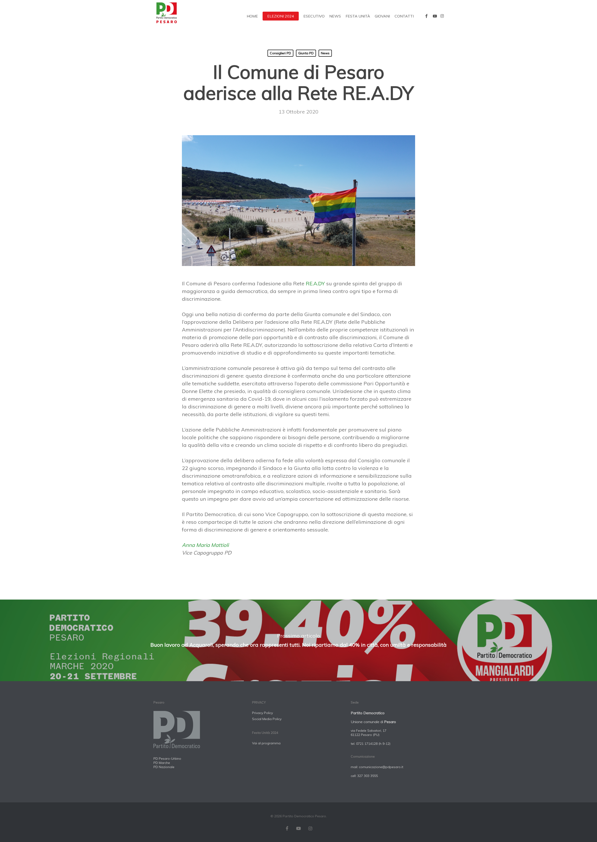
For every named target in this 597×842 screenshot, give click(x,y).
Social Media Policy (266, 719)
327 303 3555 (367, 776)
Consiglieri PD (280, 53)
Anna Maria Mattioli (205, 545)
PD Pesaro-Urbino (167, 758)
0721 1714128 (367, 744)
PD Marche (161, 763)
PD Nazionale (163, 767)
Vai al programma (266, 743)
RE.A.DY (315, 283)
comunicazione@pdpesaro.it (381, 767)
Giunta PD (306, 53)
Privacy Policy (262, 713)
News (325, 53)
